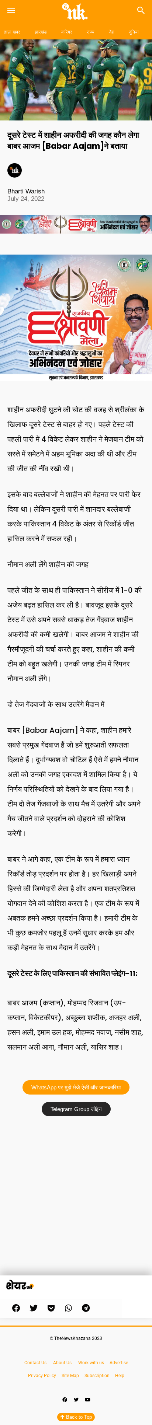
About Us (62, 1362)
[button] (16, 1308)
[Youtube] (87, 1400)
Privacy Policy (42, 1375)
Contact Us (35, 1362)
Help (119, 1375)
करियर (66, 32)
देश (111, 32)
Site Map (71, 1375)
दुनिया (134, 32)
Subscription (97, 1375)
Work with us (91, 1362)
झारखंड (40, 32)
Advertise (119, 1362)
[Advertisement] (76, 1199)
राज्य (90, 32)
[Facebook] (64, 1400)
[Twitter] (76, 1400)
